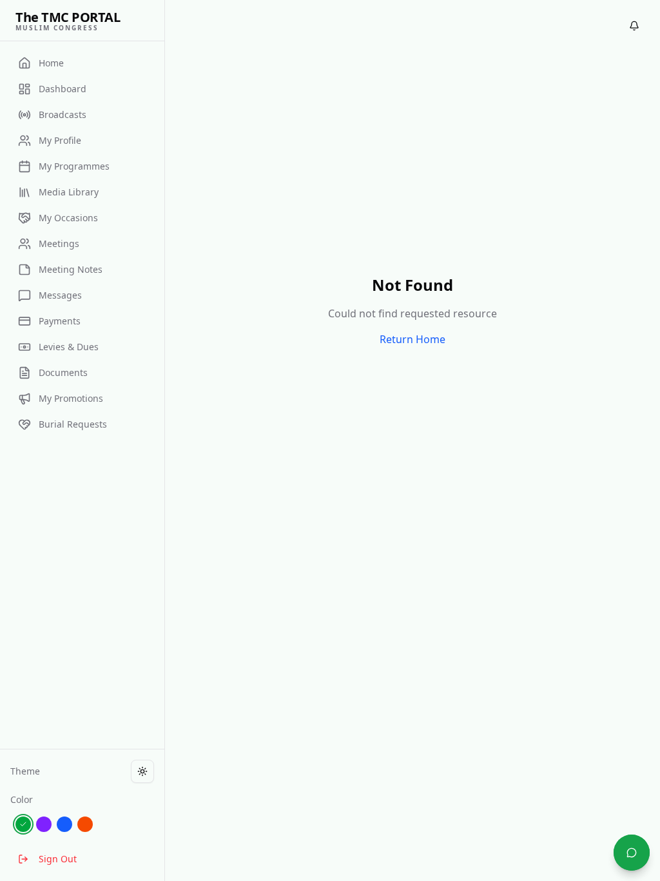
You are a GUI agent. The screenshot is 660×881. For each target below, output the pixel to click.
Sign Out (58, 859)
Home (51, 63)
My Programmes (74, 166)
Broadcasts (62, 114)
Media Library (69, 192)
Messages (60, 295)
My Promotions (71, 398)
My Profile (60, 140)
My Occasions (68, 218)
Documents (63, 372)
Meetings (59, 243)
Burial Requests (73, 424)
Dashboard (62, 89)
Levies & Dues (69, 347)
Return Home (412, 339)
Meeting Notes (70, 269)
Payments (60, 321)
